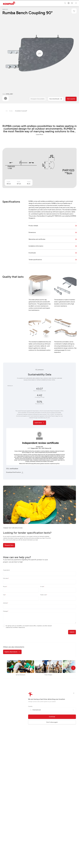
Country (30, 706)
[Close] (73, 693)
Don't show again (52, 722)
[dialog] (39, 422)
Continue (52, 716)
